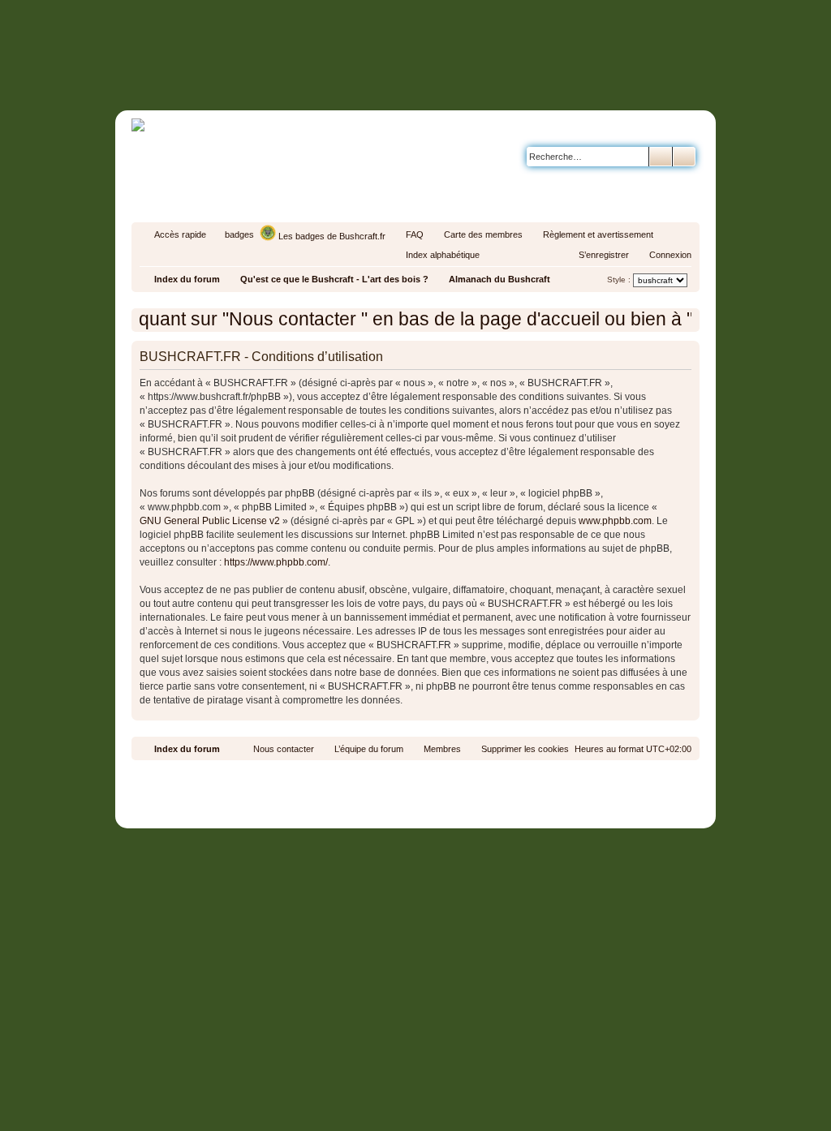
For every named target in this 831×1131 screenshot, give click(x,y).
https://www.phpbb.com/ (276, 562)
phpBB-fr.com (437, 789)
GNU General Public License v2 (210, 521)
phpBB (378, 775)
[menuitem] (407, 234)
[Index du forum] (484, 78)
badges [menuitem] (239, 234)
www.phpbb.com (615, 521)
